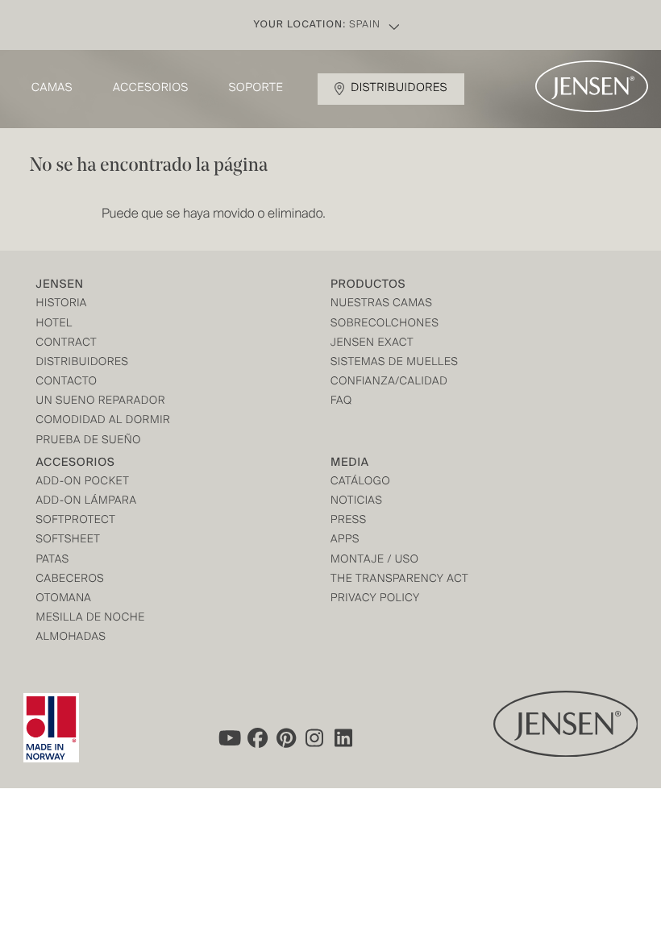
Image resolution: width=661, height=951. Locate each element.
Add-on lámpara (86, 501)
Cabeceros (70, 580)
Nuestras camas (381, 304)
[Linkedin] (344, 738)
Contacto (67, 382)
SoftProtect (76, 521)
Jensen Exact (372, 343)
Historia (61, 304)
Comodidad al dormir (103, 421)
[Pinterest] (286, 738)
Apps (345, 540)
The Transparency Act (399, 580)
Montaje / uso (374, 560)
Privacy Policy (375, 599)
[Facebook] (257, 738)
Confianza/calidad (388, 382)
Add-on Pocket (83, 482)
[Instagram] (315, 738)
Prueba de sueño (89, 441)
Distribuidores (399, 88)
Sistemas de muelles (394, 363)
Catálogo (360, 482)
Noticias (356, 501)
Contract (67, 343)
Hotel (54, 324)
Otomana (64, 599)
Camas (52, 88)
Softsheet (68, 540)
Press (348, 521)
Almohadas (71, 638)
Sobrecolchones (384, 324)
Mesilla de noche (90, 618)
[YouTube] (228, 738)
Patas (52, 560)
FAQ (341, 402)
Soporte (256, 88)
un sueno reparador (101, 402)
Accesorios (151, 88)
